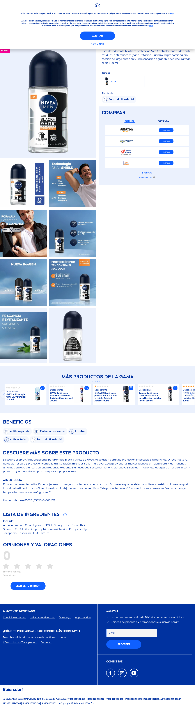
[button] (42, 388)
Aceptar (97, 35)
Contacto (46, 642)
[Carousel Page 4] (99, 381)
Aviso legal (65, 617)
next (191, 395)
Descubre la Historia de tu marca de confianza (30, 637)
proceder (123, 644)
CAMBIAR (98, 44)
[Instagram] (122, 673)
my (112, 611)
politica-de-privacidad (42, 617)
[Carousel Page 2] (95, 381)
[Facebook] (110, 673)
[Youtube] (134, 673)
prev (4, 395)
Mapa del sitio (83, 617)
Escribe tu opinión (28, 585)
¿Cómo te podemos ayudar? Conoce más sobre (41, 631)
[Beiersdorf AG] (13, 690)
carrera (64, 637)
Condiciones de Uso (14, 617)
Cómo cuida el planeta (20, 642)
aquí (172, 13)
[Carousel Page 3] (97, 381)
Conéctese (114, 661)
